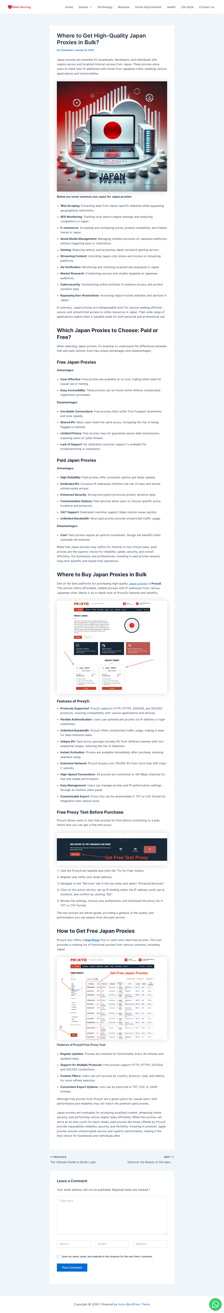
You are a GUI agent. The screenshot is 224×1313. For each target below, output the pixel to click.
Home (69, 7)
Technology (105, 7)
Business (124, 7)
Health (171, 7)
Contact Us (206, 7)
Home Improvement (148, 7)
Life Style (187, 7)
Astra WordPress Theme (134, 1304)
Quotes (83, 7)
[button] (90, 7)
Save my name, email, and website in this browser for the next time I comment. (107, 1256)
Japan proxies (138, 583)
